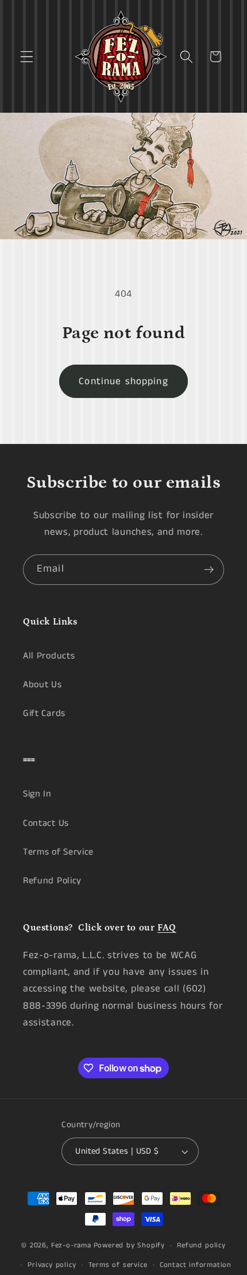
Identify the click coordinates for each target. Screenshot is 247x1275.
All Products (49, 656)
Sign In (37, 794)
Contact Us (46, 823)
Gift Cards (44, 713)
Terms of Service (58, 852)
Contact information (195, 1265)
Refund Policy (52, 880)
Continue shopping (123, 381)
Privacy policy (52, 1265)
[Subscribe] (208, 569)
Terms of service (118, 1265)
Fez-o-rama (71, 1245)
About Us (42, 684)
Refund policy (201, 1245)
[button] (26, 56)
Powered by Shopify (129, 1245)
